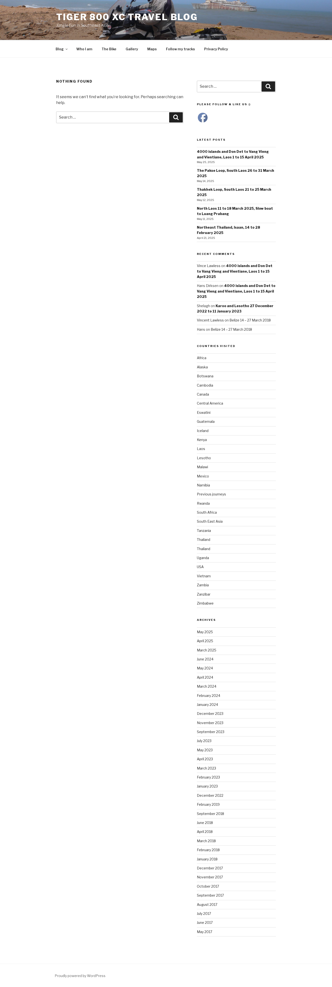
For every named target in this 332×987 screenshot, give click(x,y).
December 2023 (210, 713)
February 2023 (208, 777)
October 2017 (208, 886)
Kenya (202, 440)
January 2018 (207, 859)
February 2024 (208, 695)
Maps (152, 49)
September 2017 (210, 895)
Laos (201, 449)
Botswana (205, 376)
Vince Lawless (208, 266)
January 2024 (207, 704)
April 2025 (205, 641)
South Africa (207, 512)
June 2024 (205, 659)
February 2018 (208, 850)
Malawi (202, 467)
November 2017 (210, 877)
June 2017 (205, 922)
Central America (210, 403)
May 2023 (205, 750)
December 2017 (210, 868)
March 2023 (206, 768)
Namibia (203, 485)
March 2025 (206, 650)
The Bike (109, 49)
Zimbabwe (205, 603)
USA (200, 567)
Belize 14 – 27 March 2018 (250, 320)
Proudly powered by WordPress (80, 976)
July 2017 (204, 913)
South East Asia (210, 521)
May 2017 (204, 932)
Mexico (203, 476)
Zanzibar (203, 594)
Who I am (84, 49)
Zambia (203, 585)
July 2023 (204, 741)
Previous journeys (211, 494)
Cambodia (205, 385)
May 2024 (205, 668)
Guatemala (206, 421)
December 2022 (210, 795)
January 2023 (207, 786)
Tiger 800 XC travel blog (127, 17)
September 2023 (210, 732)
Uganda (203, 558)
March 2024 (206, 686)
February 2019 (208, 804)
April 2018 (205, 832)
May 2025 (205, 632)
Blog (60, 49)
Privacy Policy (216, 49)
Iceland (203, 431)
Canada (203, 394)
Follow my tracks (180, 49)
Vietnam (204, 576)
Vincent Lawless (210, 320)
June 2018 (205, 823)
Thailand (203, 539)
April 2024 (205, 677)
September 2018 (210, 814)
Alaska (202, 367)
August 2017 (207, 904)
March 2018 (206, 841)
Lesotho (204, 458)
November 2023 (210, 723)
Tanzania (204, 530)
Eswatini (203, 412)
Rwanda (203, 503)
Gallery (132, 49)
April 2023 (205, 759)
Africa (201, 358)
